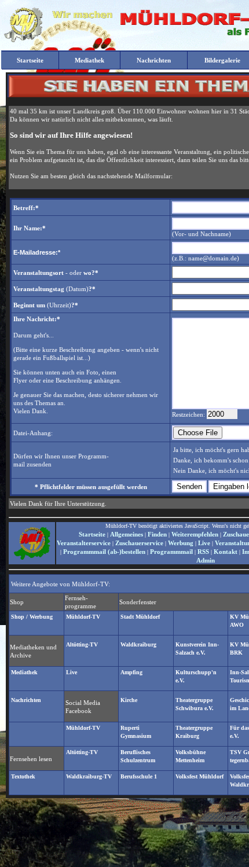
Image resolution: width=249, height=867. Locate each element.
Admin (205, 560)
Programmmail (171, 551)
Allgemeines (126, 534)
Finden (157, 534)
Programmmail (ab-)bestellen (104, 551)
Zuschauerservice (139, 542)
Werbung (180, 542)
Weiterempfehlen (194, 534)
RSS (203, 551)
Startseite (92, 534)
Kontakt (225, 551)
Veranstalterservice (84, 542)
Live (204, 542)
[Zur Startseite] (32, 558)
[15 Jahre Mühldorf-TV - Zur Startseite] (23, 39)
